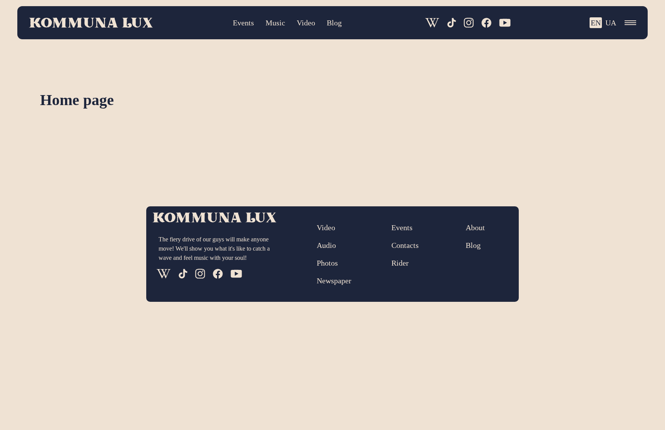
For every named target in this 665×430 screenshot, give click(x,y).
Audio (326, 245)
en (596, 22)
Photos (327, 263)
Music (275, 22)
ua (610, 22)
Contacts (405, 245)
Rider (400, 263)
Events (243, 22)
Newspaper (334, 280)
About (475, 227)
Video (306, 22)
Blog (334, 22)
